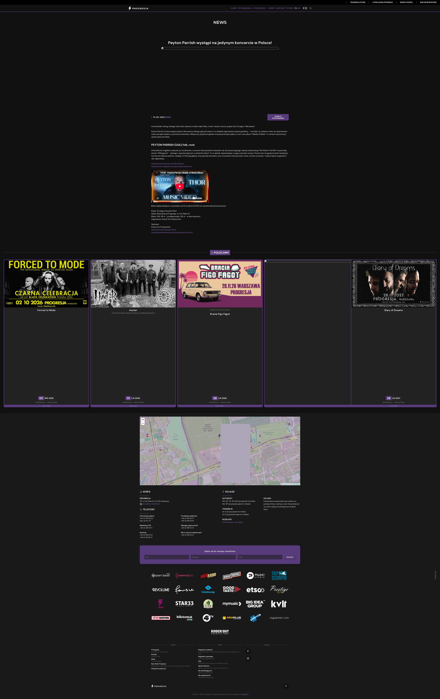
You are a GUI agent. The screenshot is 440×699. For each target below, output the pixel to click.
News (272, 8)
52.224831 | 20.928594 (151, 504)
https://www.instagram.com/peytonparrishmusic (171, 166)
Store (289, 8)
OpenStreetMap (295, 484)
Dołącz (290, 557)
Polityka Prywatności (158, 669)
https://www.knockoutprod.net (163, 229)
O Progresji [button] (258, 8)
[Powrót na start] (138, 8)
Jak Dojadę (238, 522)
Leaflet (285, 484)
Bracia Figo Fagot (220, 313)
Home (234, 8)
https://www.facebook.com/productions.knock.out (172, 232)
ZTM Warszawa (228, 522)
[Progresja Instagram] (306, 8)
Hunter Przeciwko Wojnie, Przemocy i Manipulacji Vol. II (133, 313)
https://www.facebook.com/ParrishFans (167, 163)
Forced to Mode (46, 310)
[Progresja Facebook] (303, 8)
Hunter (133, 310)
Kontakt (280, 8)
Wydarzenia (244, 8)
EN (299, 8)
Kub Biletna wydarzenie (278, 117)
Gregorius (244, 694)
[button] (310, 8)
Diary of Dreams (393, 310)
